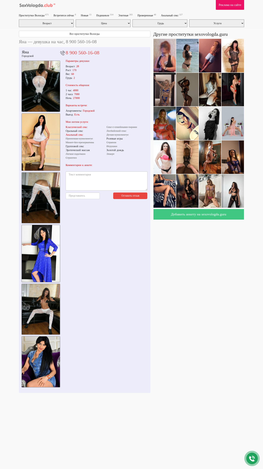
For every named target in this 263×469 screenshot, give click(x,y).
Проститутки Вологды (34, 15)
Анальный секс (172, 15)
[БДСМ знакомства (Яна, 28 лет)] (41, 309)
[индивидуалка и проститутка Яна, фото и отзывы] (41, 198)
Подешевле (104, 15)
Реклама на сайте (230, 5)
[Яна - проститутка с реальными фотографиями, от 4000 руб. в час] (41, 142)
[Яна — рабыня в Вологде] (41, 253)
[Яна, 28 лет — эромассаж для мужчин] (41, 86)
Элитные (125, 15)
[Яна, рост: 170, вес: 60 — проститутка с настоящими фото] (41, 361)
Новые (86, 15)
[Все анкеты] (37, 5)
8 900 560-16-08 (82, 53)
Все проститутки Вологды (85, 33)
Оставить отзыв (130, 195)
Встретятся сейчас (65, 15)
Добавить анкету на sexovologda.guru (198, 214)
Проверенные (146, 15)
